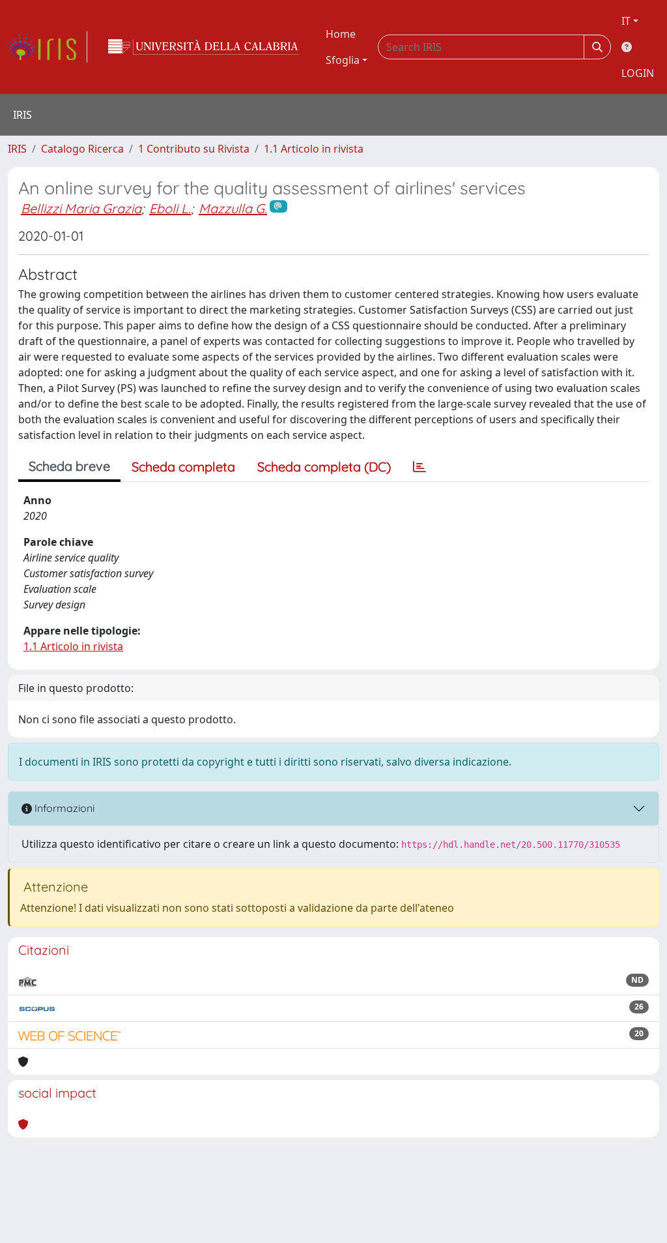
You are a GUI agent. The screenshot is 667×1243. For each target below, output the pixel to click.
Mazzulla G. (233, 208)
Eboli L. (170, 208)
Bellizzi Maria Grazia (81, 208)
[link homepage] (47, 47)
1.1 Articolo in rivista (313, 149)
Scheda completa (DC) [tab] (324, 466)
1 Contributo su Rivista (193, 149)
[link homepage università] (204, 47)
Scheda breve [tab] (69, 466)
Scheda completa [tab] (183, 466)
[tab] (419, 467)
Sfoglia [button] (343, 60)
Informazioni (63, 808)
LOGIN (637, 73)
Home (341, 34)
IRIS (17, 149)
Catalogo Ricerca (82, 149)
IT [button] (626, 21)
